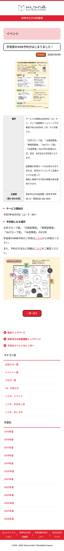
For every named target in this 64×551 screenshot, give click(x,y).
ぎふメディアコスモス (8, 534)
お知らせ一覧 (11, 364)
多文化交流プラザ (57, 534)
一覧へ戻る (32, 313)
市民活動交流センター (41, 534)
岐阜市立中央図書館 (32, 18)
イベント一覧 (11, 372)
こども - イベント (14, 396)
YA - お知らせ (12, 388)
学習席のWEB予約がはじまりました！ (29, 47)
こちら (38, 238)
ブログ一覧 (10, 380)
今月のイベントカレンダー (21, 345)
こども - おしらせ (14, 412)
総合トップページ (16, 332)
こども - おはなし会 (15, 404)
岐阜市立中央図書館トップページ (24, 339)
